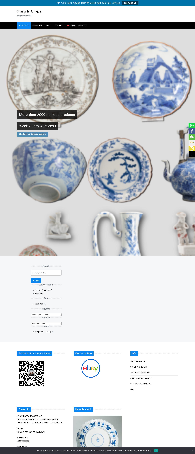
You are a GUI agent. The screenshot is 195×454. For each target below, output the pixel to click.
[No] (192, 450)
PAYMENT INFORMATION (140, 384)
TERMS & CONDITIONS (139, 373)
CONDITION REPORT (138, 367)
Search (36, 281)
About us (37, 25)
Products (23, 25)
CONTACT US (130, 3)
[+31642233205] (191, 125)
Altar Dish (39, 293)
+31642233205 (23, 441)
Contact (59, 25)
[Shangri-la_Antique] (191, 137)
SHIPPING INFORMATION (140, 378)
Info (48, 25)
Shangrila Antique (29, 11)
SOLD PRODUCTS (137, 361)
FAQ (132, 389)
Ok (156, 450)
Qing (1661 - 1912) (43, 332)
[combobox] (46, 314)
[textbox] (46, 314)
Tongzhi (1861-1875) (43, 290)
